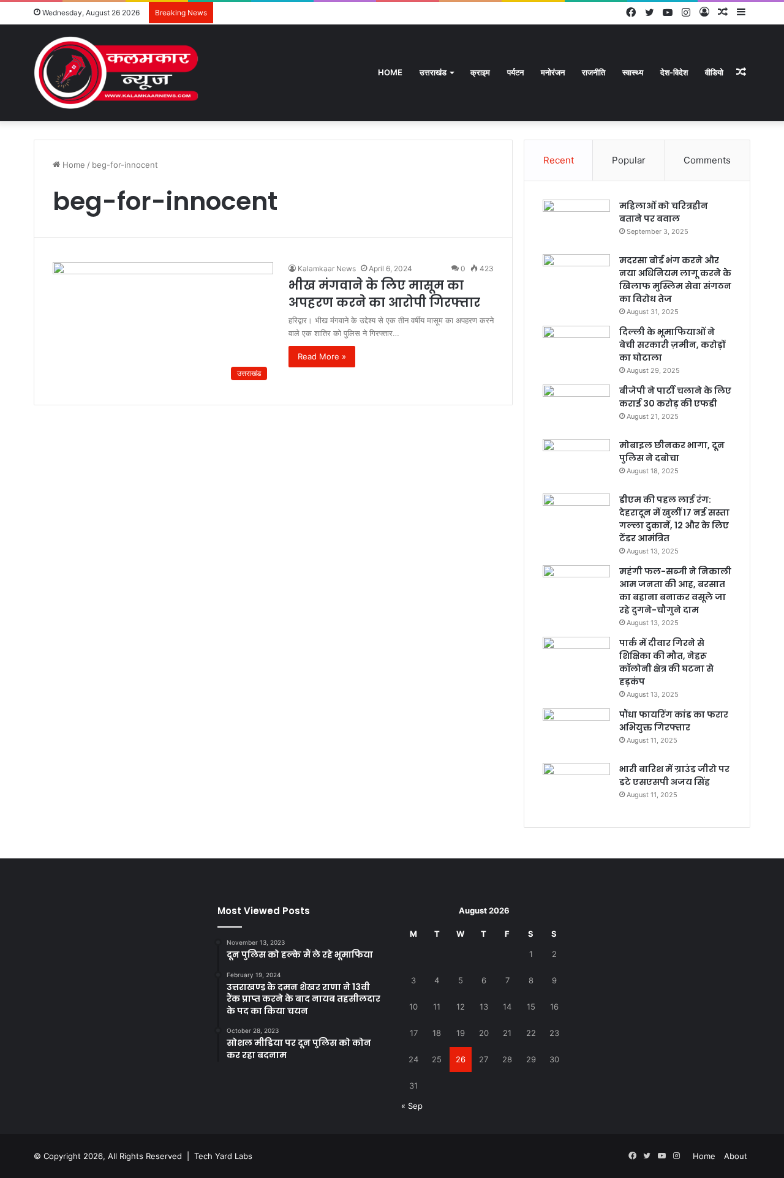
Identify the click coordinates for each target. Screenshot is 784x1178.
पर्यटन (515, 72)
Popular (629, 160)
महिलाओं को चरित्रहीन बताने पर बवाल (663, 212)
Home (390, 72)
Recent (558, 160)
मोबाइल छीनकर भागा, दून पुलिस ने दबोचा (672, 451)
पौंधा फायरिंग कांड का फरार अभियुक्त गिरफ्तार (673, 720)
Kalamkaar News (327, 268)
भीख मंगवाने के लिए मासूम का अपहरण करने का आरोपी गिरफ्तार (384, 294)
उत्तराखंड (433, 72)
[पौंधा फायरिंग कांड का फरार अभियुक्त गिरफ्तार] (576, 731)
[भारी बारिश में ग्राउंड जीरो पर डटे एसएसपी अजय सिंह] (576, 786)
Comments (707, 160)
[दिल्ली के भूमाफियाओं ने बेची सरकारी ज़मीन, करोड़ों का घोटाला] (576, 349)
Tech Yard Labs (223, 1156)
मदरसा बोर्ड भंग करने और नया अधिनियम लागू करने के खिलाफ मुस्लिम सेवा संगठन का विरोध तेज (675, 279)
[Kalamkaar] (116, 72)
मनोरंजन (553, 72)
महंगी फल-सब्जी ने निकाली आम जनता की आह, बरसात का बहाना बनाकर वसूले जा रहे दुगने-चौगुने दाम (675, 590)
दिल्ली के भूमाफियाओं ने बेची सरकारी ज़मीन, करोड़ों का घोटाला (672, 345)
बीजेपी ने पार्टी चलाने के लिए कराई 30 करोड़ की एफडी (675, 397)
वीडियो (714, 72)
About (735, 1156)
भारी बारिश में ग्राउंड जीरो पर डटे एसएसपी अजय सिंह (674, 775)
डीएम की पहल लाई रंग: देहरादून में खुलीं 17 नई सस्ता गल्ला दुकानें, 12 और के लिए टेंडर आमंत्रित (674, 518)
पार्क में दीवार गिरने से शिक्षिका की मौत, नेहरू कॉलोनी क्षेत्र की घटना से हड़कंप (666, 662)
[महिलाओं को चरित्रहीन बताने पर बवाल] (576, 223)
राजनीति (593, 72)
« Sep (412, 1106)
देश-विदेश (674, 72)
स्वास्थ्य (632, 72)
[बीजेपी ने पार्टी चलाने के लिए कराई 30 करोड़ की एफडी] (576, 407)
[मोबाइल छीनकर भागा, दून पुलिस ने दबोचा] (576, 462)
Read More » (322, 356)
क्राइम (480, 72)
